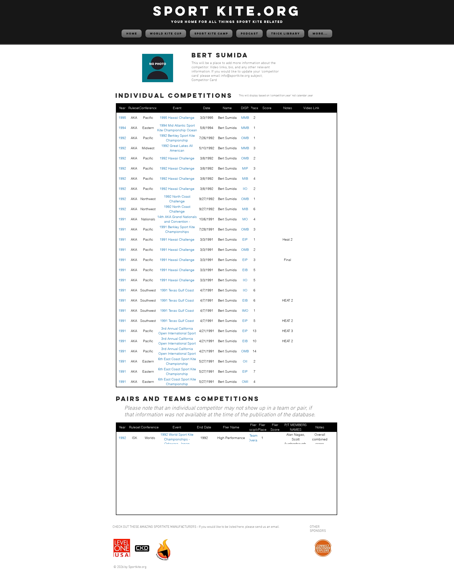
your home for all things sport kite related (227, 22)
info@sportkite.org (235, 76)
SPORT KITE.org (227, 10)
